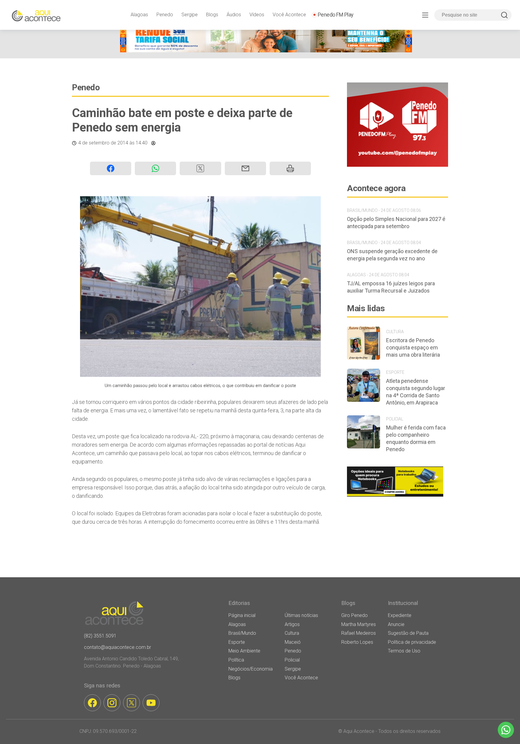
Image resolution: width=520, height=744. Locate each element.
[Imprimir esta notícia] (290, 168)
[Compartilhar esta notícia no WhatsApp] (155, 168)
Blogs (212, 14)
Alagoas (139, 14)
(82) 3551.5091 (100, 636)
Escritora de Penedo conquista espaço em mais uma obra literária (413, 347)
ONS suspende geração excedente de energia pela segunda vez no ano (392, 255)
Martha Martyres (358, 624)
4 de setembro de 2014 (103, 143)
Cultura (292, 633)
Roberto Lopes (357, 642)
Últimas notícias (301, 615)
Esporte (236, 642)
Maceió (293, 642)
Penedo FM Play (336, 14)
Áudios (234, 14)
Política (236, 660)
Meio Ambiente (244, 651)
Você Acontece (289, 14)
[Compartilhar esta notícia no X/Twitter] (200, 168)
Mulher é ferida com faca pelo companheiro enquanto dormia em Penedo (416, 438)
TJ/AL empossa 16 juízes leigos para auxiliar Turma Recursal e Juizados (391, 287)
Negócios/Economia (250, 669)
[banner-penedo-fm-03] (397, 165)
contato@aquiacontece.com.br (117, 647)
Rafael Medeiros (358, 633)
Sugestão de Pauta (408, 633)
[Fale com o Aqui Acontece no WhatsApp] (506, 730)
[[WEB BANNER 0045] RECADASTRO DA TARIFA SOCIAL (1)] (266, 51)
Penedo (164, 14)
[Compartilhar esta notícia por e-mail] (245, 168)
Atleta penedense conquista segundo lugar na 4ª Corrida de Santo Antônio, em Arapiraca (415, 392)
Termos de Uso (404, 651)
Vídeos (256, 14)
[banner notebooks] (395, 496)
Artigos (292, 624)
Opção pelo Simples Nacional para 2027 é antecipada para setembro (396, 222)
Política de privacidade (412, 642)
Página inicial (241, 615)
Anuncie (396, 624)
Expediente (399, 615)
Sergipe (189, 14)
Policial (292, 660)
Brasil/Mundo (242, 633)
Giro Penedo (354, 615)
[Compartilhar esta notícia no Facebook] (110, 168)
